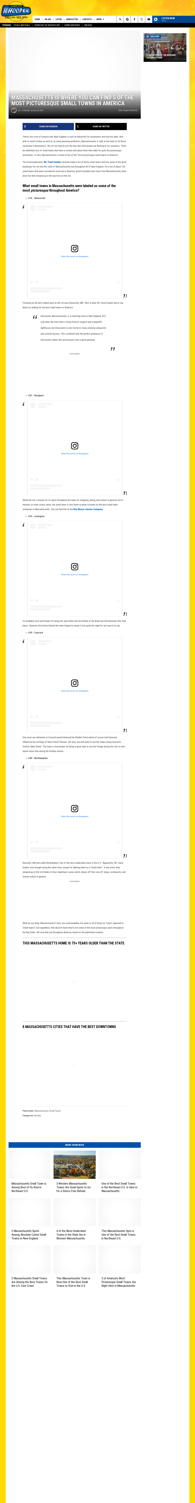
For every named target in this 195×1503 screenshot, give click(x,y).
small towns (55, 1111)
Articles (37, 1115)
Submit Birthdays (72, 25)
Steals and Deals (22, 25)
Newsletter (72, 19)
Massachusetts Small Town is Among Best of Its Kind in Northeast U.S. (28, 1187)
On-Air (48, 19)
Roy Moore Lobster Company (88, 509)
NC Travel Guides (52, 162)
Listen (59, 19)
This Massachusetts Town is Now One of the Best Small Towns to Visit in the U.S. (73, 1281)
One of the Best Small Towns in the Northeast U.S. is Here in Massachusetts (119, 1187)
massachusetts (41, 1111)
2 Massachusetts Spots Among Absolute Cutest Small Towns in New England (28, 1234)
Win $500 (88, 25)
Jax (19, 110)
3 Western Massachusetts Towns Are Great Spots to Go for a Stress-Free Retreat (73, 1187)
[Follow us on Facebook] (134, 19)
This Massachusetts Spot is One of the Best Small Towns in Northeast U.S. (118, 1234)
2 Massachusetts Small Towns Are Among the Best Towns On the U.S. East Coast (29, 1281)
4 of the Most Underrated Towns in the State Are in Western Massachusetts (71, 1234)
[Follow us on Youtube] (148, 19)
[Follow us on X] (141, 19)
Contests (87, 19)
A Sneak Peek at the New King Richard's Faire (161, 56)
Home (37, 19)
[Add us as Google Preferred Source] (127, 19)
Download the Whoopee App (47, 25)
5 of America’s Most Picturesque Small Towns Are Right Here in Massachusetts (118, 1281)
